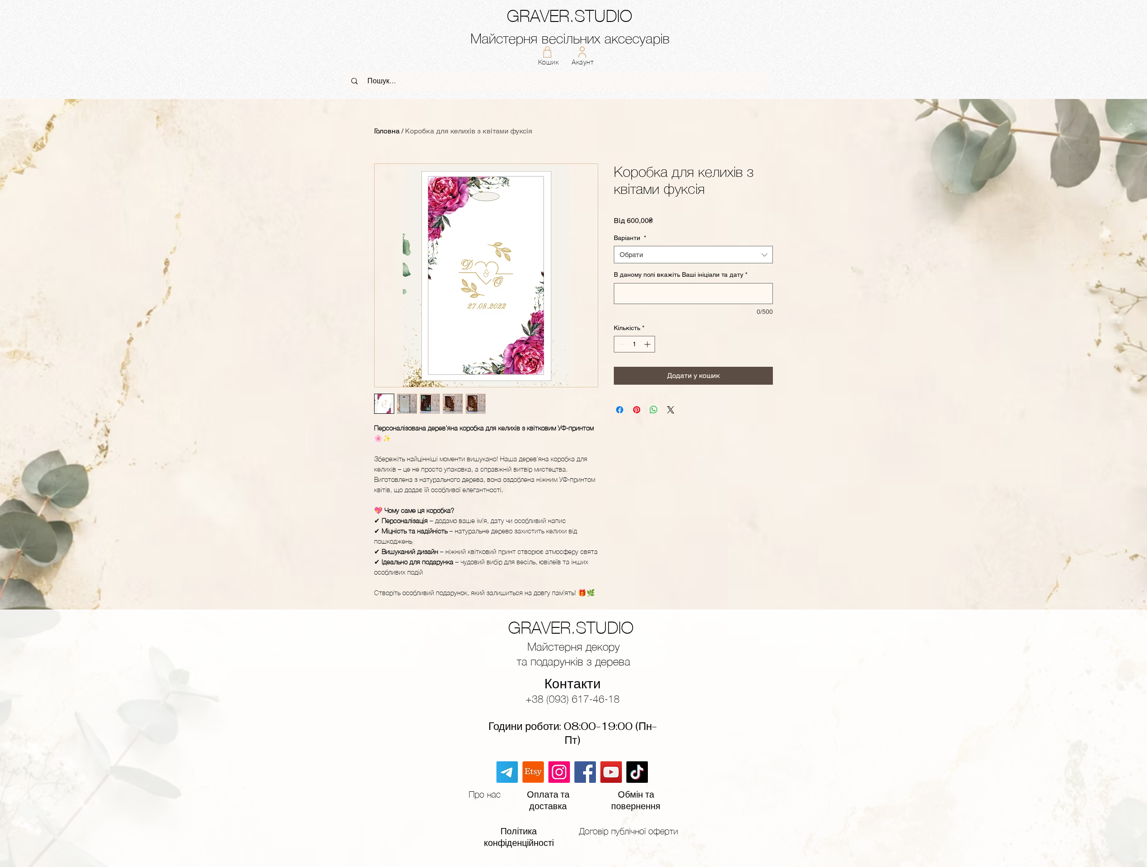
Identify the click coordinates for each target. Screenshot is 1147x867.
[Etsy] (533, 772)
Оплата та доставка (548, 800)
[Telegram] (507, 772)
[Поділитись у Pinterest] (636, 409)
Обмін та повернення (635, 800)
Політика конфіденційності (519, 837)
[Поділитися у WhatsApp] (653, 409)
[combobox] (693, 254)
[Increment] (648, 344)
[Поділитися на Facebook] (619, 409)
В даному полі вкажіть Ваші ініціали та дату (680, 274)
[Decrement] (620, 344)
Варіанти (630, 237)
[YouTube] (611, 772)
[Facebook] (585, 772)
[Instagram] (559, 772)
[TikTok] (637, 772)
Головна (387, 131)
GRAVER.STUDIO (569, 16)
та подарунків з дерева (573, 661)
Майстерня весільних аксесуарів (570, 38)
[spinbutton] (634, 344)
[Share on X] (670, 409)
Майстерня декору (573, 646)
